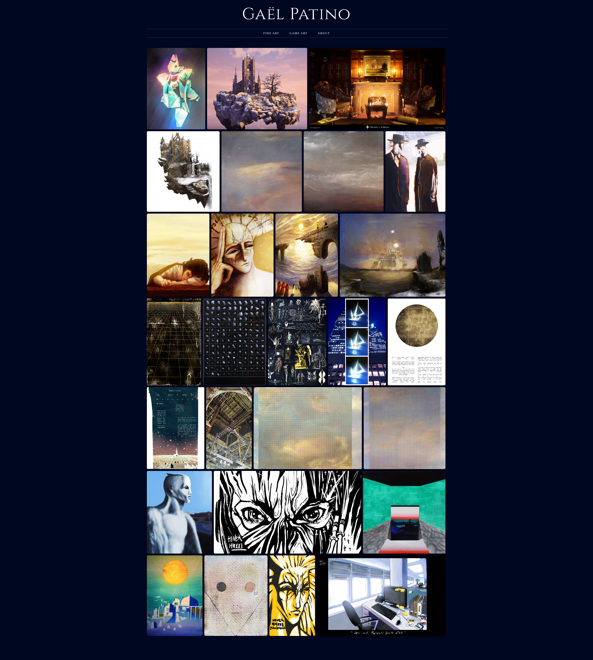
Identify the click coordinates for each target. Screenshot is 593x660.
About (324, 33)
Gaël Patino (296, 14)
